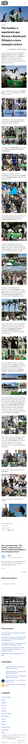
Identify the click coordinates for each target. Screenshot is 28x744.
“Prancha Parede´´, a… (12, 680)
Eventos (3, 721)
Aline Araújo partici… (11, 671)
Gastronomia (5, 729)
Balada (3, 700)
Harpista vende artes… (12, 676)
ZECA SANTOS (4, 525)
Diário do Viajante (6, 713)
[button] (9, 103)
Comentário (21, 593)
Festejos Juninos (6, 727)
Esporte (3, 719)
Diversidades (5, 716)
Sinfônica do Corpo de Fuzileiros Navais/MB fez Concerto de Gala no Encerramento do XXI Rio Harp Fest (13, 639)
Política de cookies (12, 738)
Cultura (3, 24)
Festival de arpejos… (11, 666)
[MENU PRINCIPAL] (24, 3)
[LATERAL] (14, 625)
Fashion (3, 724)
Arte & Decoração (6, 697)
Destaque (4, 710)
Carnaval (3, 702)
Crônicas (3, 705)
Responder (24, 571)
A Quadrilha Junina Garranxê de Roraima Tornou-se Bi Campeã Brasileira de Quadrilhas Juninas (12, 649)
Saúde (3, 732)
